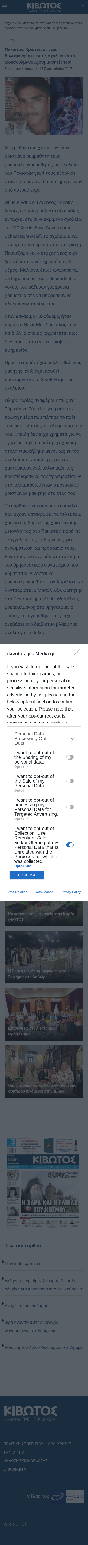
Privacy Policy (70, 892)
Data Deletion (17, 892)
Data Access (44, 892)
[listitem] (44, 738)
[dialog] (44, 772)
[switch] (70, 757)
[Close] (78, 653)
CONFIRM (26, 875)
